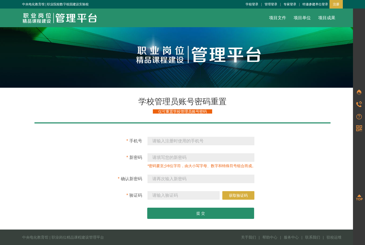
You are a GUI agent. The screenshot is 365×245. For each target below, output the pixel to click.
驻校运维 (334, 237)
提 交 (200, 213)
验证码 (134, 195)
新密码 (134, 157)
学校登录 (252, 4)
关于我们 (248, 237)
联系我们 (312, 237)
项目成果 (326, 17)
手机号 (134, 141)
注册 (336, 4)
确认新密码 (130, 178)
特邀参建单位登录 (315, 4)
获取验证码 (238, 195)
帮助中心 (269, 237)
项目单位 (302, 17)
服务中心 (291, 237)
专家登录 (290, 4)
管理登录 (271, 4)
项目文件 (277, 17)
